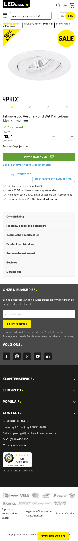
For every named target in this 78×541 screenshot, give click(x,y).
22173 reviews (25, 470)
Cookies (69, 513)
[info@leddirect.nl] (4, 445)
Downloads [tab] (13, 271)
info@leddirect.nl (16, 445)
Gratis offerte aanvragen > (53, 179)
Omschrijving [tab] (15, 216)
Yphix (66, 24)
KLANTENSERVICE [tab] (18, 379)
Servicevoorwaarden (40, 336)
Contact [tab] (12, 413)
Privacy (59, 513)
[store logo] (16, 4)
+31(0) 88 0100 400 (17, 421)
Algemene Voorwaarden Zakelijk (9, 513)
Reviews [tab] (11, 262)
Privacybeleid (11, 336)
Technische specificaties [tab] (22, 235)
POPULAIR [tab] (12, 402)
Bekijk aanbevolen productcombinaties (27, 165)
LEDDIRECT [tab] (13, 391)
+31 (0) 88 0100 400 (16, 439)
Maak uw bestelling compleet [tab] (26, 226)
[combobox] (31, 16)
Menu (5, 18)
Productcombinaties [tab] (20, 244)
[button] (11, 107)
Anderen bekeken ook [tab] (21, 253)
